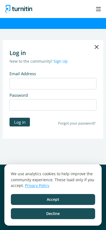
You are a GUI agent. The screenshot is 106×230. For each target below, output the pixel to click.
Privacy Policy (37, 185)
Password (19, 95)
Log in (20, 122)
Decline (53, 213)
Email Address (23, 73)
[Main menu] (98, 9)
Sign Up (61, 61)
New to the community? (32, 61)
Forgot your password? (77, 123)
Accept (53, 199)
